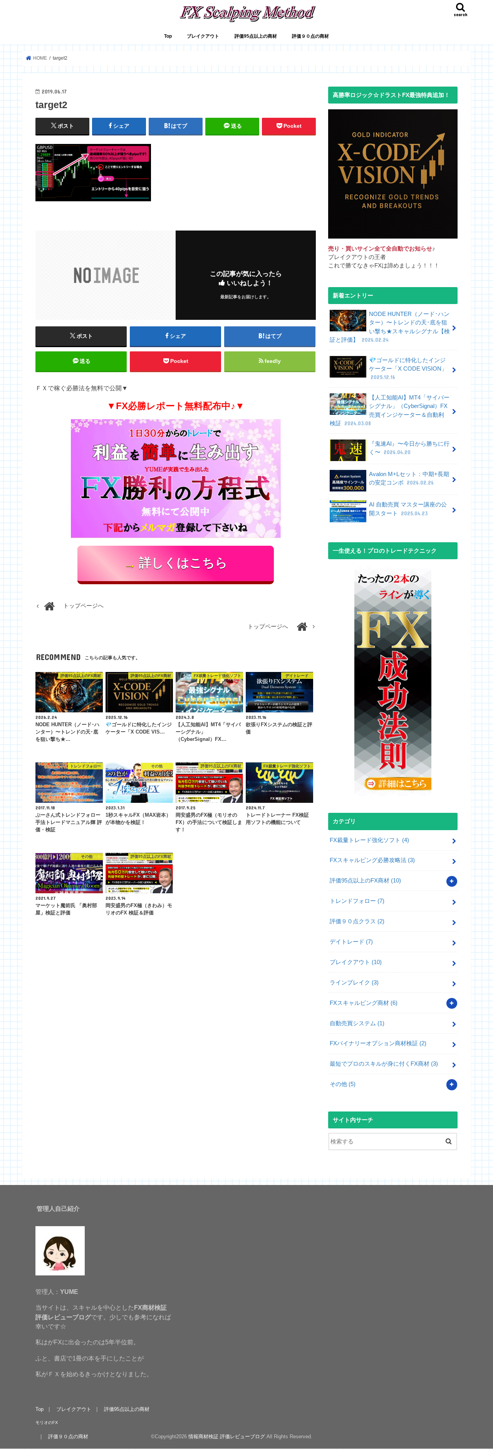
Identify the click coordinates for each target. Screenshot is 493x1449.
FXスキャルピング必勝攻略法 (372, 860)
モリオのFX (46, 1423)
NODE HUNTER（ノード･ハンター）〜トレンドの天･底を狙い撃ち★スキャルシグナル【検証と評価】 (390, 327)
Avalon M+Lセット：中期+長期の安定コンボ (409, 478)
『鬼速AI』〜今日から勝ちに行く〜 (409, 448)
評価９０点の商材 (310, 36)
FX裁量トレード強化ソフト (369, 840)
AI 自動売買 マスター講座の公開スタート (408, 508)
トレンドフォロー (357, 901)
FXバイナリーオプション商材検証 (378, 1043)
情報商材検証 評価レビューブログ (226, 1437)
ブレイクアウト (203, 36)
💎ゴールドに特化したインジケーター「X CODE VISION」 (408, 368)
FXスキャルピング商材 (363, 1003)
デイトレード (351, 942)
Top (168, 36)
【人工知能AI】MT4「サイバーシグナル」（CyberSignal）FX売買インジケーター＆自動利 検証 (389, 410)
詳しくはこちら (176, 563)
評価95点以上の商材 (256, 36)
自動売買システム (357, 1023)
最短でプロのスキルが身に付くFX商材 (384, 1064)
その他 (342, 1084)
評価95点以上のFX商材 (365, 880)
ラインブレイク (354, 982)
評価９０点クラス (357, 921)
